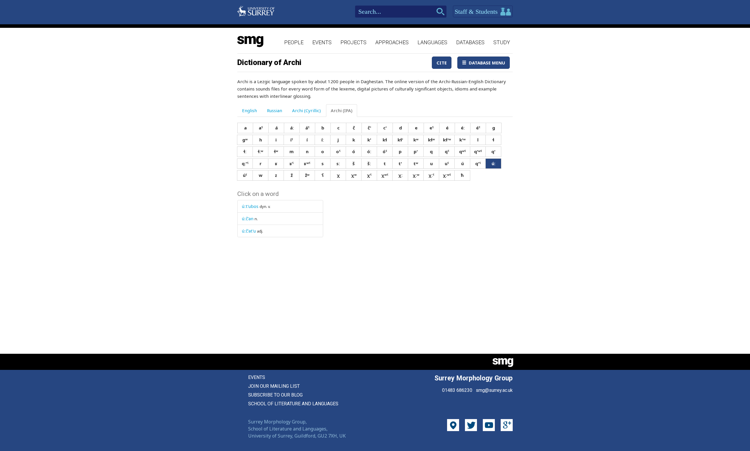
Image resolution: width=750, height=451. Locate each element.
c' (385, 128)
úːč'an (247, 218)
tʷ (415, 163)
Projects (353, 42)
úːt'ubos (250, 206)
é (447, 128)
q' (493, 151)
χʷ (354, 175)
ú (462, 163)
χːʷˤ (447, 175)
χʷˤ (384, 175)
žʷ (307, 175)
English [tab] (249, 110)
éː (463, 128)
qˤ (447, 151)
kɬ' (400, 140)
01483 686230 (457, 390)
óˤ (385, 151)
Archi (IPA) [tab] (341, 110)
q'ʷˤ (478, 151)
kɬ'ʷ (447, 140)
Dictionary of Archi (269, 62)
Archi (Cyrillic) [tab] (306, 110)
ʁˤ (291, 163)
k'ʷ (462, 140)
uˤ (447, 163)
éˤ (478, 128)
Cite (442, 63)
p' (416, 151)
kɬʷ (431, 140)
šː (369, 163)
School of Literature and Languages (293, 403)
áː (292, 128)
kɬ (385, 140)
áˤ (307, 128)
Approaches (392, 42)
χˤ (369, 175)
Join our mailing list (274, 386)
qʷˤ (462, 151)
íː (322, 140)
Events (322, 42)
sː (338, 163)
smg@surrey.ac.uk (494, 390)
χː (400, 175)
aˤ (261, 128)
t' (400, 163)
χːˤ (431, 175)
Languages (432, 42)
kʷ (415, 140)
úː (493, 163)
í (307, 140)
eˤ (431, 128)
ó (353, 151)
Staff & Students (477, 11)
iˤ (291, 140)
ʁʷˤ (307, 163)
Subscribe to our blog (275, 395)
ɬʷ (276, 151)
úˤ (245, 175)
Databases (470, 42)
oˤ (338, 151)
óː (369, 151)
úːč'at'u (249, 231)
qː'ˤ (245, 163)
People (294, 42)
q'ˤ (478, 163)
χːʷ (415, 175)
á (276, 128)
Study (501, 42)
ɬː (244, 151)
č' (369, 128)
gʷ (245, 140)
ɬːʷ (260, 151)
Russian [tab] (274, 110)
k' (369, 140)
